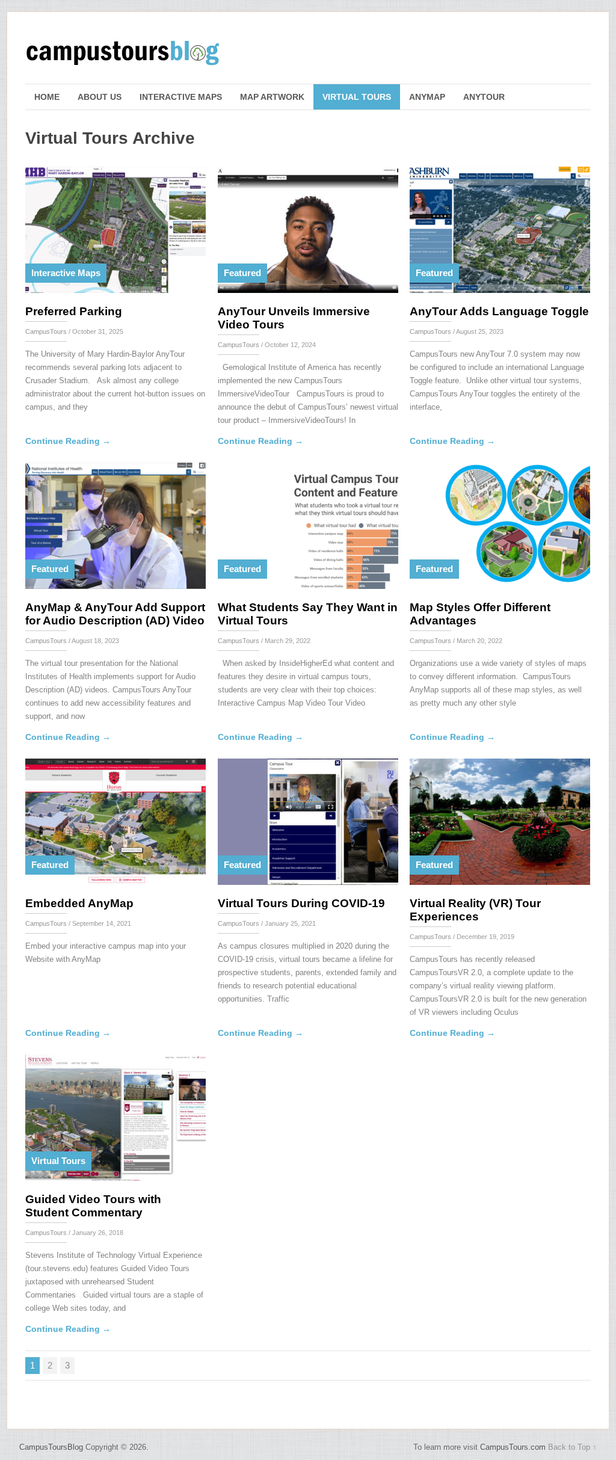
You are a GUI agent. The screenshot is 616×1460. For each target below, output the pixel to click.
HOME (47, 97)
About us (100, 97)
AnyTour (484, 97)
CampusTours (46, 331)
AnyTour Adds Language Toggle (499, 311)
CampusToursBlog (51, 1447)
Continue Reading (68, 441)
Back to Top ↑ (572, 1447)
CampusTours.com (513, 1447)
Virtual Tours (356, 97)
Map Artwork (272, 97)
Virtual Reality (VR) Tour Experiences (475, 910)
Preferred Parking (73, 311)
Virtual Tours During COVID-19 (301, 903)
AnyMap (427, 97)
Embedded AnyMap (79, 903)
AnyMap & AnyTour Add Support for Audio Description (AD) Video (115, 614)
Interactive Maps (181, 97)
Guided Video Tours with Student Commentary (93, 1206)
